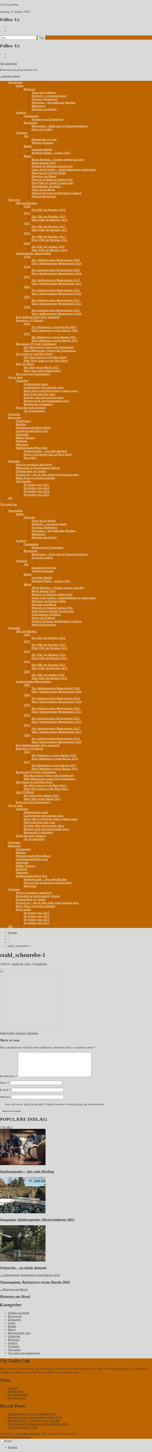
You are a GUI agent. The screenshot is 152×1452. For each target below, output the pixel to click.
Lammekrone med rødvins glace (44, 387)
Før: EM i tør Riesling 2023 (49, 216)
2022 (27, 223)
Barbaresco (39, 105)
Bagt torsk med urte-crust (39, 394)
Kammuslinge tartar (36, 384)
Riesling (21, 424)
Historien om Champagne (47, 119)
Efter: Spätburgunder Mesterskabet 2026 (57, 263)
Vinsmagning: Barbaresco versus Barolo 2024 (35, 1282)
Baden (28, 146)
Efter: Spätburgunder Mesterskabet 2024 (57, 273)
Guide (11, 1322)
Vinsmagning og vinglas (31, 471)
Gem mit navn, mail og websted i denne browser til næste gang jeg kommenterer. (55, 1104)
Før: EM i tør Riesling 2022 (49, 226)
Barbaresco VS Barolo (29, 320)
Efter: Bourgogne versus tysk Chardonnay (50, 350)
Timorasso (22, 444)
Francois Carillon (42, 129)
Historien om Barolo (44, 109)
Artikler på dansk (18, 1312)
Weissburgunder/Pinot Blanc (33, 427)
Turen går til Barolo (44, 92)
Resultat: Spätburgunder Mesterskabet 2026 (35, 1417)
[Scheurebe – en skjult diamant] (23, 1260)
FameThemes (23, 1437)
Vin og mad (15, 377)
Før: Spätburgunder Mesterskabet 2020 (56, 310)
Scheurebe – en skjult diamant (23, 1268)
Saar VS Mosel (25, 364)
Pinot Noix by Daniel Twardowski (53, 183)
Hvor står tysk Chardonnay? (33, 374)
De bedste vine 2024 (36, 488)
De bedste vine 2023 (36, 491)
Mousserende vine (19, 1332)
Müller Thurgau (25, 437)
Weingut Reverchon (44, 196)
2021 (27, 233)
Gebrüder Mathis (42, 149)
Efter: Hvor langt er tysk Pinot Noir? (46, 360)
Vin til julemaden (34, 410)
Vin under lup (8, 63)
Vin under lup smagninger (24, 1353)
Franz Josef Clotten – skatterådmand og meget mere (64, 169)
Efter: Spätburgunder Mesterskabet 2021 (57, 303)
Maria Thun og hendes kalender (35, 477)
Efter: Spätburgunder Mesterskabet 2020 (57, 313)
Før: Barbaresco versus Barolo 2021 (54, 337)
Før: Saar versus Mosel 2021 (41, 367)
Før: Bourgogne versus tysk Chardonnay (49, 347)
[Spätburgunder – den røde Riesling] (23, 1164)
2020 (27, 243)
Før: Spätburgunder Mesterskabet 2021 (56, 300)
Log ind (13, 1388)
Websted (5, 1097)
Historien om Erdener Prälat (49, 172)
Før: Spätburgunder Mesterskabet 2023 (56, 280)
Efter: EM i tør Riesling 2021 (49, 240)
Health (12, 1326)
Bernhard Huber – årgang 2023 (51, 152)
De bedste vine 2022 (36, 494)
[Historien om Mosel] (14, 1289)
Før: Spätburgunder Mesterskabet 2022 (56, 290)
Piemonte (29, 89)
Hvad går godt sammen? (31, 407)
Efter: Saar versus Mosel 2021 (42, 370)
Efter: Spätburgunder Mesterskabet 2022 (57, 293)
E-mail (5, 1089)
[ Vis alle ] (6, 1127)
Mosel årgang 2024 (44, 162)
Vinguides (14, 414)
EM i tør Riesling (26, 203)
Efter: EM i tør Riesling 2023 (49, 219)
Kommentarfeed (18, 1394)
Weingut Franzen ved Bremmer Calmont (57, 193)
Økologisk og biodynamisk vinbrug (38, 467)
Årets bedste (23, 481)
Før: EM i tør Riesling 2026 (49, 209)
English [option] (12, 1447)
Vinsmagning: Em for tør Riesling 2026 (32, 1414)
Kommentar (8, 1076)
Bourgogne (31, 122)
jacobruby (41, 963)
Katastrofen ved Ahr (44, 139)
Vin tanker (14, 1349)
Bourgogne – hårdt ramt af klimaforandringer (60, 126)
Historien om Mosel (44, 176)
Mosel (27, 156)
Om (10, 498)
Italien (20, 85)
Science (12, 1343)
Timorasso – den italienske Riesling (53, 102)
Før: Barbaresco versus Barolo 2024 (54, 327)
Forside (12, 932)
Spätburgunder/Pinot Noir (32, 447)
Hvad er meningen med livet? (34, 464)
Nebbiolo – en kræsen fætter (49, 95)
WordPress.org (17, 1398)
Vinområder (15, 82)
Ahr (26, 136)
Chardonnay (23, 420)
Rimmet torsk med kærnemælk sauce (46, 400)
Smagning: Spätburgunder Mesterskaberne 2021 (37, 1220)
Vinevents (14, 199)
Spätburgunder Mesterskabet (33, 253)
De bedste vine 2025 (36, 484)
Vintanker (14, 461)
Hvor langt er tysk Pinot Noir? (34, 353)
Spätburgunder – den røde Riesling (45, 451)
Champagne (31, 116)
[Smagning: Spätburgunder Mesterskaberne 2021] (23, 1212)
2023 (27, 213)
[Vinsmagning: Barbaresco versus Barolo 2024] (30, 1275)
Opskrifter (22, 380)
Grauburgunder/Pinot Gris (32, 431)
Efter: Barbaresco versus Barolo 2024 (55, 330)
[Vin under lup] (10, 76)
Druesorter (14, 417)
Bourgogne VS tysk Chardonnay (36, 343)
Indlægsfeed (15, 1391)
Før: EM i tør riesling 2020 (48, 246)
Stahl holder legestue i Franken (19, 1033)
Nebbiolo (21, 441)
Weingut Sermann (43, 142)
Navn (4, 1082)
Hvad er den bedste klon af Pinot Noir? (48, 454)
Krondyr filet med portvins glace (44, 397)
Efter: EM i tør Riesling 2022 (49, 229)
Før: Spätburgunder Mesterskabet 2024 (56, 270)
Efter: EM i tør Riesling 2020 (49, 250)
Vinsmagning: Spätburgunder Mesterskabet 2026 (38, 1424)
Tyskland (21, 132)
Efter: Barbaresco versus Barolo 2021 (55, 340)
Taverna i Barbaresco (45, 99)
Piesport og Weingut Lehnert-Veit (52, 166)
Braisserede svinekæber (38, 404)
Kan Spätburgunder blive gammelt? (38, 317)
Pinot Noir (30, 457)
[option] (80, 1447)
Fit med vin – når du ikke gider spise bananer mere (47, 474)
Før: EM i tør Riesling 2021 (49, 236)
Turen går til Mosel (43, 189)
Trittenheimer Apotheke (46, 186)
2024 (27, 266)
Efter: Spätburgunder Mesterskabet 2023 (57, 283)
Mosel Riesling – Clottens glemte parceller (58, 159)
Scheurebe (22, 434)
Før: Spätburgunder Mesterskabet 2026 (56, 260)
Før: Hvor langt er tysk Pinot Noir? (45, 357)
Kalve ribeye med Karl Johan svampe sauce (51, 390)
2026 (27, 206)
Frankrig (21, 112)
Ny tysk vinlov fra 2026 (23, 1427)
